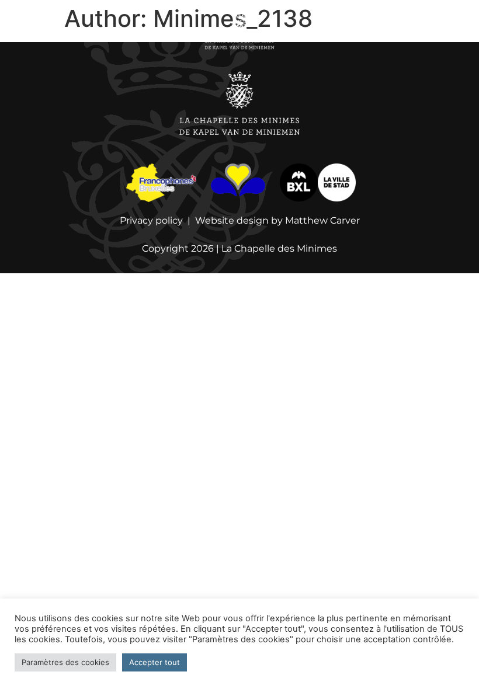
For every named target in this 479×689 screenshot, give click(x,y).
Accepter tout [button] (154, 662)
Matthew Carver (322, 220)
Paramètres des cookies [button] (65, 662)
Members (371, 30)
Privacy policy (151, 220)
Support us (312, 30)
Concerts (63, 30)
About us (116, 30)
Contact (422, 30)
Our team (170, 30)
